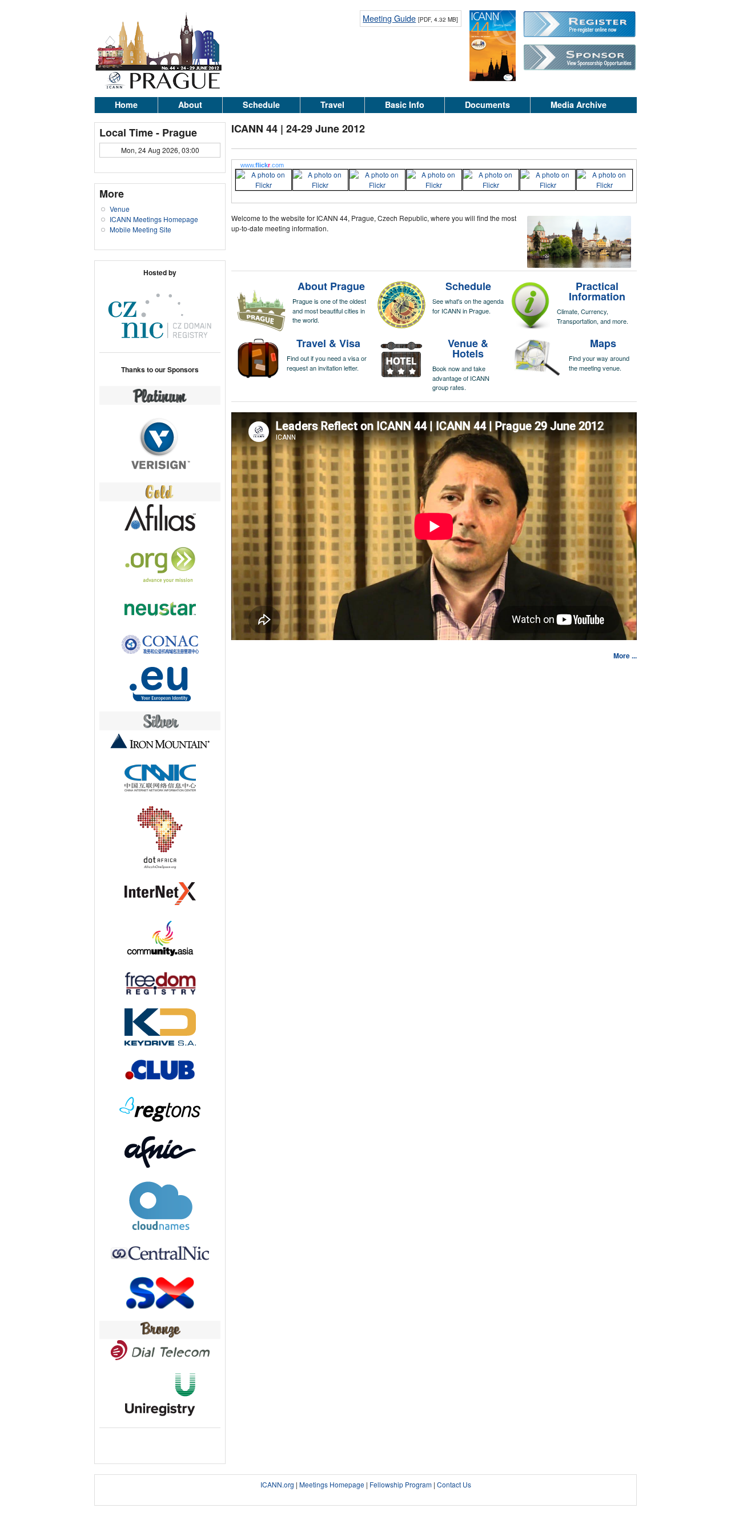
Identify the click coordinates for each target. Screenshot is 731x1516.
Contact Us (454, 1484)
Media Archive (579, 104)
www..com (262, 165)
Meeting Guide (389, 18)
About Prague (331, 286)
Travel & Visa (328, 343)
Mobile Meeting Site (140, 229)
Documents (487, 104)
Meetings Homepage (331, 1484)
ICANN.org (277, 1484)
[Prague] (158, 87)
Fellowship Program (400, 1484)
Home (126, 104)
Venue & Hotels (468, 348)
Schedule (261, 104)
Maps (603, 343)
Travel (332, 104)
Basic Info (404, 104)
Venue (120, 209)
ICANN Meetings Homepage (154, 219)
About (190, 104)
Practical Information (597, 291)
